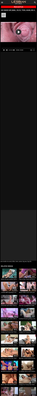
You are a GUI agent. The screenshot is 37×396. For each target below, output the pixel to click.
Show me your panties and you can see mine (9, 279)
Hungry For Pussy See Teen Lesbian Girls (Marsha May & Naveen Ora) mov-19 (27, 332)
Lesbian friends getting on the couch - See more (27, 318)
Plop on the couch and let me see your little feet (27, 279)
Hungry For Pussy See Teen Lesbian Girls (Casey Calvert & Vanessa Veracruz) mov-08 (27, 384)
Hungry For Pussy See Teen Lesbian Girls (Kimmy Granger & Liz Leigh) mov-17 (9, 345)
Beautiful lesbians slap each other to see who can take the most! (9, 371)
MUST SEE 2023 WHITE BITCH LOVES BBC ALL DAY (9, 384)
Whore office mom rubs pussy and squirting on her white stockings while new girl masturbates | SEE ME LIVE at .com (27, 292)
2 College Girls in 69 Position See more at (27, 371)
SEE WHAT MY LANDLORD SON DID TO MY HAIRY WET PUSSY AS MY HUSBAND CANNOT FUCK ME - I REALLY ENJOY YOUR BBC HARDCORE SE (9, 318)
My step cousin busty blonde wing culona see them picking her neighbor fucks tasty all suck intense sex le (27, 358)
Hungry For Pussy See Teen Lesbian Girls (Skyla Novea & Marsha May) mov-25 (9, 358)
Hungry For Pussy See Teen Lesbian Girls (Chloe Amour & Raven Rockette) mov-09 (9, 332)
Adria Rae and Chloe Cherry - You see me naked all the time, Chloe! (9, 305)
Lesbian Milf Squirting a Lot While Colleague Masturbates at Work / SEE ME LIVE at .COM (9, 292)
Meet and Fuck (18, 7)
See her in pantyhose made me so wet (27, 305)
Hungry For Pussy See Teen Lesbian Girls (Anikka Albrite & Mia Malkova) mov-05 (27, 345)
